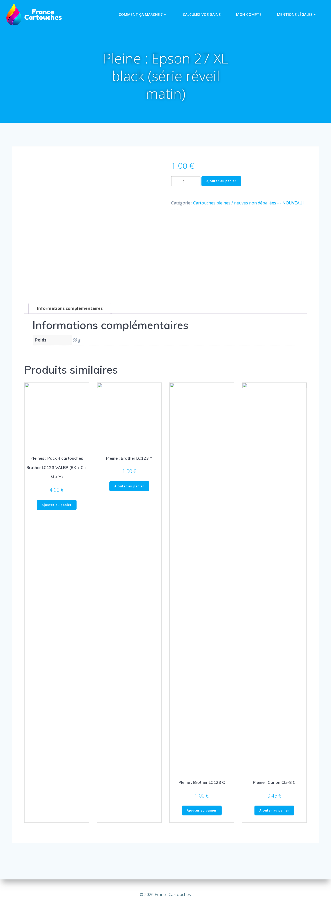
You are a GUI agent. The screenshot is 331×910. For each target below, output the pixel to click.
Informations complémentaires (70, 308)
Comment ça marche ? (141, 14)
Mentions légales (294, 14)
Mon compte (248, 14)
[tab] (69, 308)
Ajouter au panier (221, 181)
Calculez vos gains (202, 14)
